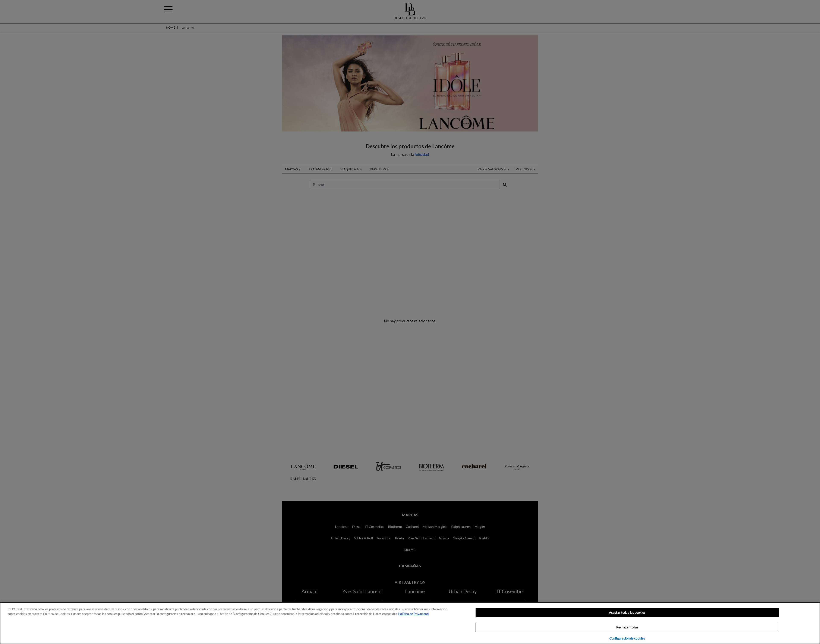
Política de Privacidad (413, 614)
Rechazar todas (627, 627)
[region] (410, 623)
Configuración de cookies (627, 638)
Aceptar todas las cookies (627, 612)
